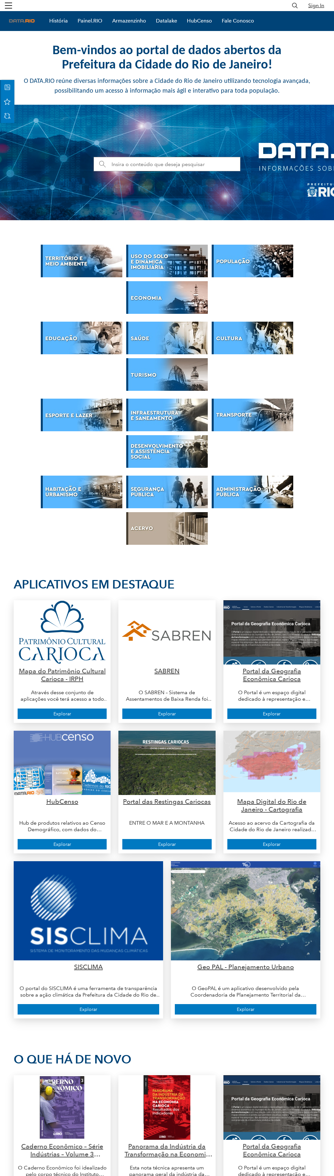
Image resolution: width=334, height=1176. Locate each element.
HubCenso (199, 21)
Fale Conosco (238, 21)
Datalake (166, 21)
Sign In (316, 5)
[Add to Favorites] (7, 101)
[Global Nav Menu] (8, 5)
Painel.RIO (90, 21)
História (58, 21)
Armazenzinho (129, 21)
